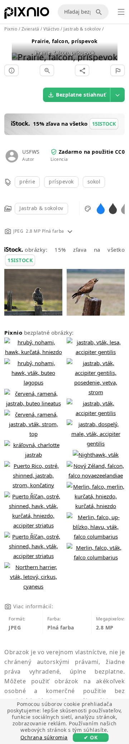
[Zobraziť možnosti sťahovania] (117, 95)
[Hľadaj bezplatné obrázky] (100, 12)
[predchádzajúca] (20, 47)
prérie (27, 181)
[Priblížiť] (47, 70)
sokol (94, 181)
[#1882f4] (100, 208)
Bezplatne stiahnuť (81, 94)
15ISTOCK (20, 260)
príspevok (61, 181)
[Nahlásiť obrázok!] (117, 70)
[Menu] (121, 11)
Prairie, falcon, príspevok (65, 41)
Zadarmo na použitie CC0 (92, 151)
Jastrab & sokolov (41, 208)
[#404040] (113, 208)
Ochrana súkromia (44, 737)
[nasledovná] (109, 47)
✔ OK (90, 737)
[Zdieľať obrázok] (82, 70)
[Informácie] (11, 70)
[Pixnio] (26, 14)
